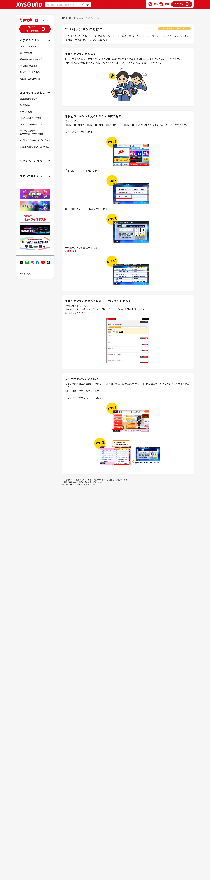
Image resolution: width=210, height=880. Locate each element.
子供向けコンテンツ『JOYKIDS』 (35, 146)
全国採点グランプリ (29, 98)
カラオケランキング (29, 46)
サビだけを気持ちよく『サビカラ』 (36, 140)
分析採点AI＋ (26, 105)
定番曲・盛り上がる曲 (30, 78)
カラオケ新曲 (26, 52)
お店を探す (70, 251)
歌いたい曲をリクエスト (31, 118)
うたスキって (44, 20)
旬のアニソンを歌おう (30, 72)
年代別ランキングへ (75, 313)
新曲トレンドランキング (31, 59)
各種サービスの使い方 (75, 18)
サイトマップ (26, 273)
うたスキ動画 (26, 111)
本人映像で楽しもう (29, 65)
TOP (63, 18)
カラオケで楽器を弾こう (31, 124)
